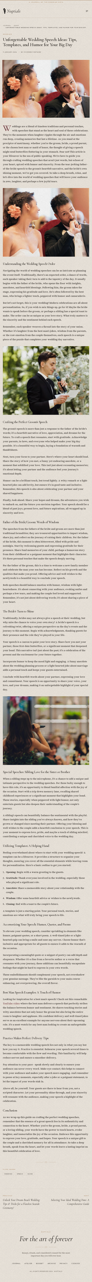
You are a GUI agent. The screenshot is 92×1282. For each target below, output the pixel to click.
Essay (16, 25)
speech (20, 1174)
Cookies (76, 1263)
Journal (7, 25)
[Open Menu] (87, 11)
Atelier (28, 1263)
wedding (8, 1174)
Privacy (64, 1263)
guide (30, 1174)
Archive (52, 1263)
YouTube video (11, 1003)
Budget (40, 1263)
